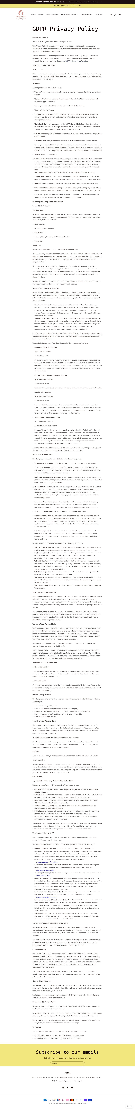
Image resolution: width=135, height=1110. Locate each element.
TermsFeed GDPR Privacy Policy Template (72, 61)
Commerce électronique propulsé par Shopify (74, 1103)
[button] (111, 15)
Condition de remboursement (91, 1077)
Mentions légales (77, 1081)
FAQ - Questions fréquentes (61, 1081)
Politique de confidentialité (41, 1077)
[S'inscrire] (83, 1064)
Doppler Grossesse (58, 1103)
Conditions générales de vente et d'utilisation (66, 1077)
